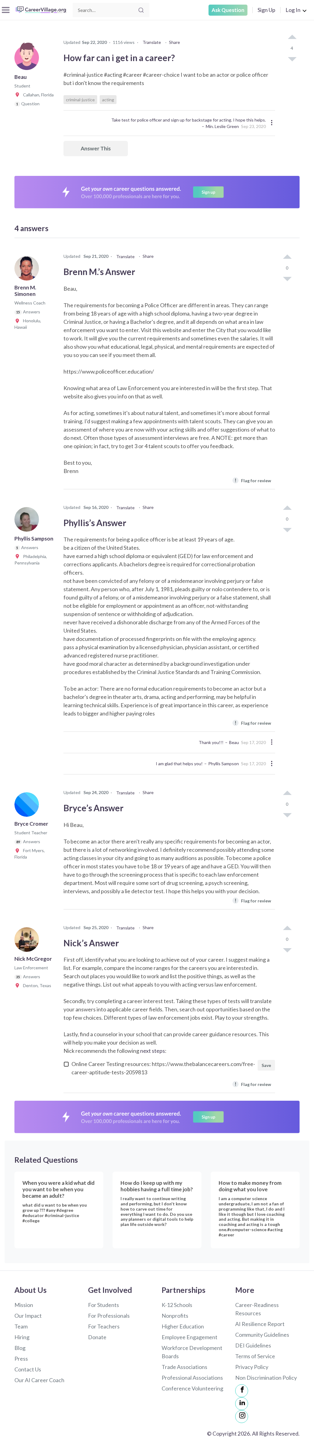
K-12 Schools (177, 1304)
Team (21, 1326)
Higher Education (183, 1326)
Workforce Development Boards (192, 1351)
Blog (19, 1347)
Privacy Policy (251, 1366)
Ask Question (228, 10)
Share (174, 42)
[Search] (141, 10)
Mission (23, 1304)
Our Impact (28, 1315)
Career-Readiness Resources (257, 1308)
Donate (97, 1337)
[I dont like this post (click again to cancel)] (292, 58)
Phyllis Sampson (223, 763)
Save (266, 1065)
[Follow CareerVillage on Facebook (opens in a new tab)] (241, 1390)
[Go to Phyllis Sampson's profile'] (28, 521)
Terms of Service (255, 1356)
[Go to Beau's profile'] (28, 59)
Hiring (21, 1337)
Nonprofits (175, 1315)
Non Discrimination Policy (266, 1377)
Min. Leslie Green (222, 126)
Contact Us (27, 1369)
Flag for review (253, 480)
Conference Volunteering (192, 1388)
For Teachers (104, 1326)
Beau (234, 742)
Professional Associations (192, 1377)
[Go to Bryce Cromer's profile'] (28, 806)
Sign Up (266, 9)
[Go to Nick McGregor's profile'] (28, 941)
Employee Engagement (189, 1337)
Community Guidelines (262, 1334)
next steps (152, 1050)
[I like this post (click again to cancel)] (292, 37)
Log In (293, 9)
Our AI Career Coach (39, 1380)
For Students (103, 1304)
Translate (152, 42)
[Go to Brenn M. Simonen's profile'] (28, 270)
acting (108, 99)
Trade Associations (184, 1366)
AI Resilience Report (260, 1323)
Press (21, 1358)
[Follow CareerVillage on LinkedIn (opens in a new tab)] (241, 1403)
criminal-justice (80, 99)
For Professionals (109, 1315)
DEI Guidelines (253, 1345)
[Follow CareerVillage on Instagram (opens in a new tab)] (241, 1416)
